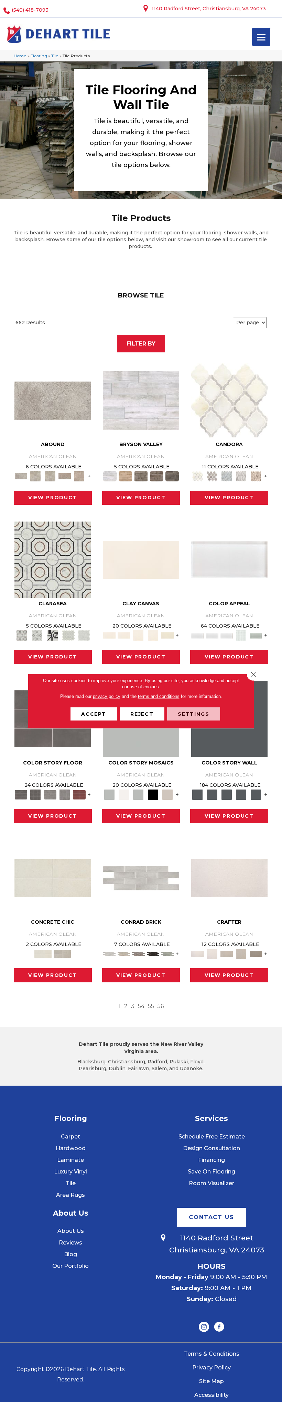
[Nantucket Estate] (141, 476)
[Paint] (167, 635)
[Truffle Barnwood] (172, 476)
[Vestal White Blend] (229, 400)
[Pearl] (229, 559)
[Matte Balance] (138, 794)
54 (141, 1006)
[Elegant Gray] (62, 953)
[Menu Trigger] (261, 36)
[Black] (153, 794)
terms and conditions (159, 696)
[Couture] (52, 635)
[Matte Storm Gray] (50, 794)
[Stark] (153, 953)
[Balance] (109, 794)
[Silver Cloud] (256, 635)
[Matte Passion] (79, 794)
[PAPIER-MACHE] (229, 877)
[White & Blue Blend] (226, 476)
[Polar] (141, 877)
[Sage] (167, 953)
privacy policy (106, 696)
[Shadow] (197, 794)
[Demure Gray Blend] (212, 476)
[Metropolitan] (52, 559)
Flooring (39, 55)
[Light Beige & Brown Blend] (256, 476)
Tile (54, 55)
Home (20, 55)
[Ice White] (124, 794)
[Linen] (124, 953)
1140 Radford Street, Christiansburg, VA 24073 (209, 8)
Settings (193, 714)
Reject (142, 714)
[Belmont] (37, 635)
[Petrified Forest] (156, 476)
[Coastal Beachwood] (141, 400)
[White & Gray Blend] (241, 476)
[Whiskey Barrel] (125, 476)
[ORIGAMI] (256, 953)
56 (161, 1006)
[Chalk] (141, 559)
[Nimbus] (52, 400)
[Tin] (138, 953)
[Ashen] (64, 476)
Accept (93, 714)
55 (151, 1006)
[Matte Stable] (167, 794)
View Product (52, 497)
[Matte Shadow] (21, 794)
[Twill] (226, 953)
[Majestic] (68, 635)
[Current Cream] (52, 877)
